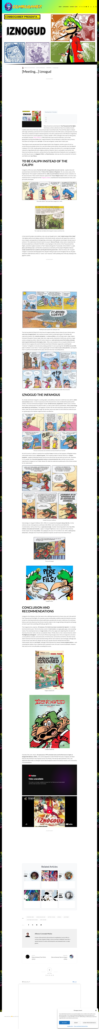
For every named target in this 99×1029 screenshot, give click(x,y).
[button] (96, 1010)
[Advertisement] (49, 97)
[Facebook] (80, 6)
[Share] (28, 924)
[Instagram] (84, 6)
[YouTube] (86, 6)
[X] (82, 6)
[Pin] (36, 924)
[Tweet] (32, 924)
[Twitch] (88, 6)
